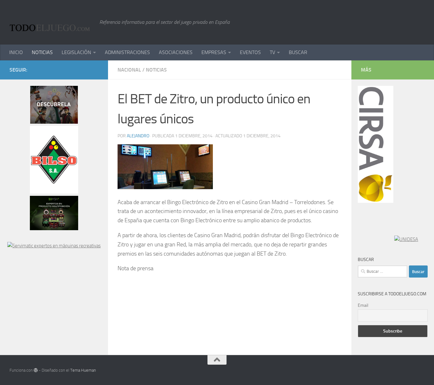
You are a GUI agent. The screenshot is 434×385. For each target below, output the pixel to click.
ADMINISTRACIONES (127, 52)
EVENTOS (250, 52)
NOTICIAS (42, 52)
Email (363, 305)
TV (272, 52)
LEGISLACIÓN (76, 52)
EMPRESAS (213, 52)
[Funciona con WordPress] (36, 370)
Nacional (129, 70)
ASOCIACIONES (176, 52)
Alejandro (138, 136)
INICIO (16, 52)
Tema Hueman (83, 370)
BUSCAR (298, 52)
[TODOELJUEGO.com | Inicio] (51, 22)
